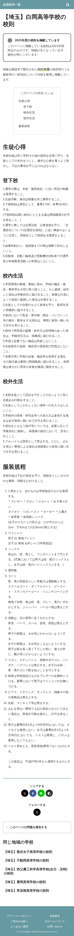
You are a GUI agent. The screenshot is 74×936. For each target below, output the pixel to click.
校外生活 (29, 118)
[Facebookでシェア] (32, 793)
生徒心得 (24, 100)
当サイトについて (55, 921)
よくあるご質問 (19, 926)
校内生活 (29, 112)
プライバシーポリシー (19, 915)
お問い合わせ (54, 926)
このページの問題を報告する (28, 827)
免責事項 (55, 915)
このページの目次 (32, 93)
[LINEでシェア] (41, 793)
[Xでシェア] (24, 793)
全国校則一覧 (12, 4)
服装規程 (24, 126)
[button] (49, 793)
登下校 (27, 106)
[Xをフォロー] (37, 812)
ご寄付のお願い (19, 921)
